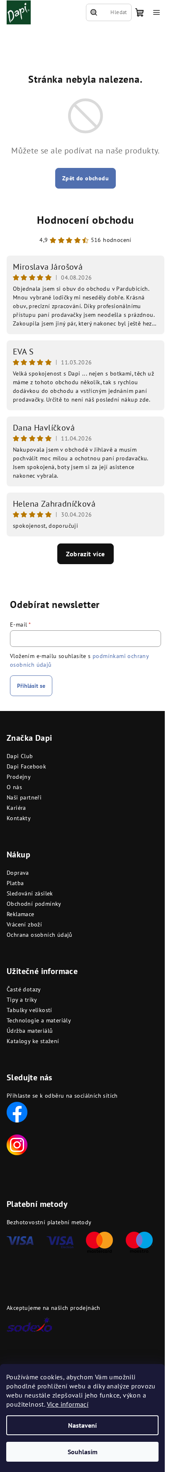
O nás (14, 787)
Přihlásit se (31, 685)
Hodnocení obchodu (85, 220)
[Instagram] (17, 1144)
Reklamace (20, 914)
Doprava (18, 872)
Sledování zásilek (30, 893)
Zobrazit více (85, 554)
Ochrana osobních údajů (40, 934)
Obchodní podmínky (34, 903)
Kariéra (16, 807)
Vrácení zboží (24, 924)
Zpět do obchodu (85, 178)
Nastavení (82, 1425)
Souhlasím (83, 1452)
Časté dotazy (24, 989)
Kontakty (19, 818)
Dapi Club (20, 756)
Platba (15, 883)
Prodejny (19, 776)
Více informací (68, 1404)
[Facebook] (17, 1111)
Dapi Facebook (26, 766)
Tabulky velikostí (29, 1010)
